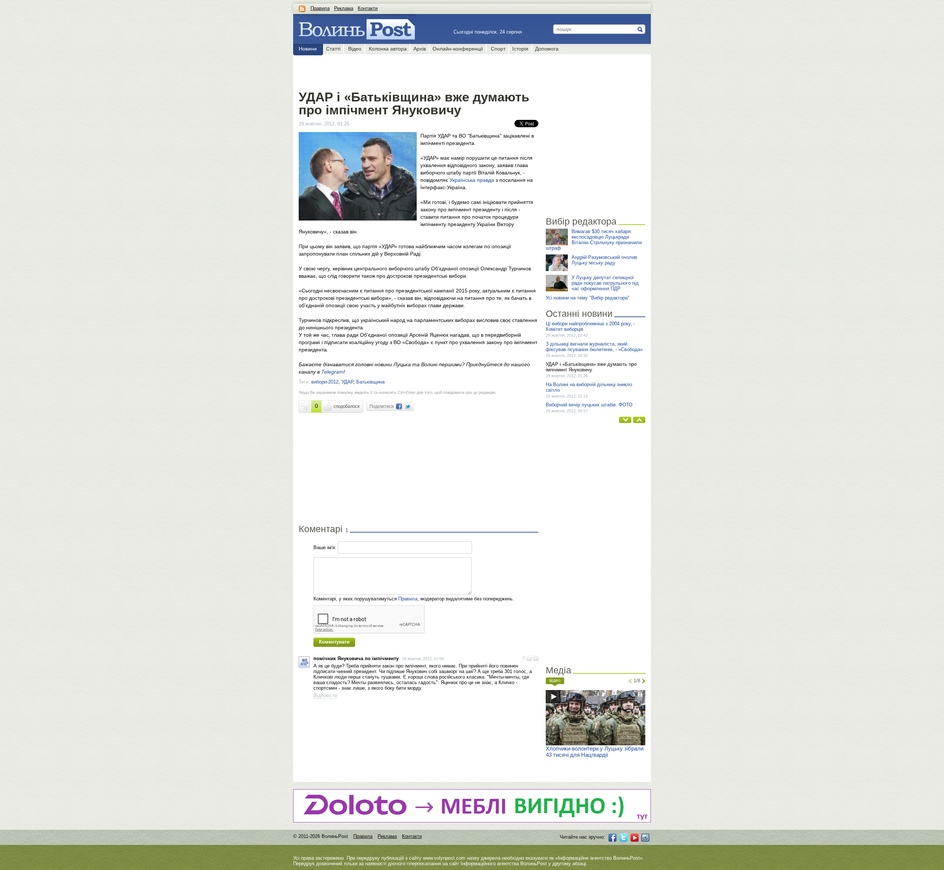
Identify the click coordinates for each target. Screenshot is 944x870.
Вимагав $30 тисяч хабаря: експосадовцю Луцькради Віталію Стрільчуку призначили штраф (594, 240)
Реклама (343, 8)
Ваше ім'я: (324, 547)
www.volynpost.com (444, 858)
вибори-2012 (325, 382)
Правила (320, 8)
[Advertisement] (418, 71)
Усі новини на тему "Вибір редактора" (587, 298)
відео (554, 680)
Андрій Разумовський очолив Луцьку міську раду (604, 260)
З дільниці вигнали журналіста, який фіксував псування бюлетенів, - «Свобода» (594, 346)
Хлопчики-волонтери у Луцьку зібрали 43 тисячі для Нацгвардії (594, 751)
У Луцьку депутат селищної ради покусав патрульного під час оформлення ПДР (605, 283)
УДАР (347, 382)
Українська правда (472, 180)
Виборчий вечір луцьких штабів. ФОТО (589, 405)
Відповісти (325, 695)
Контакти (368, 8)
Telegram (332, 372)
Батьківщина (370, 382)
